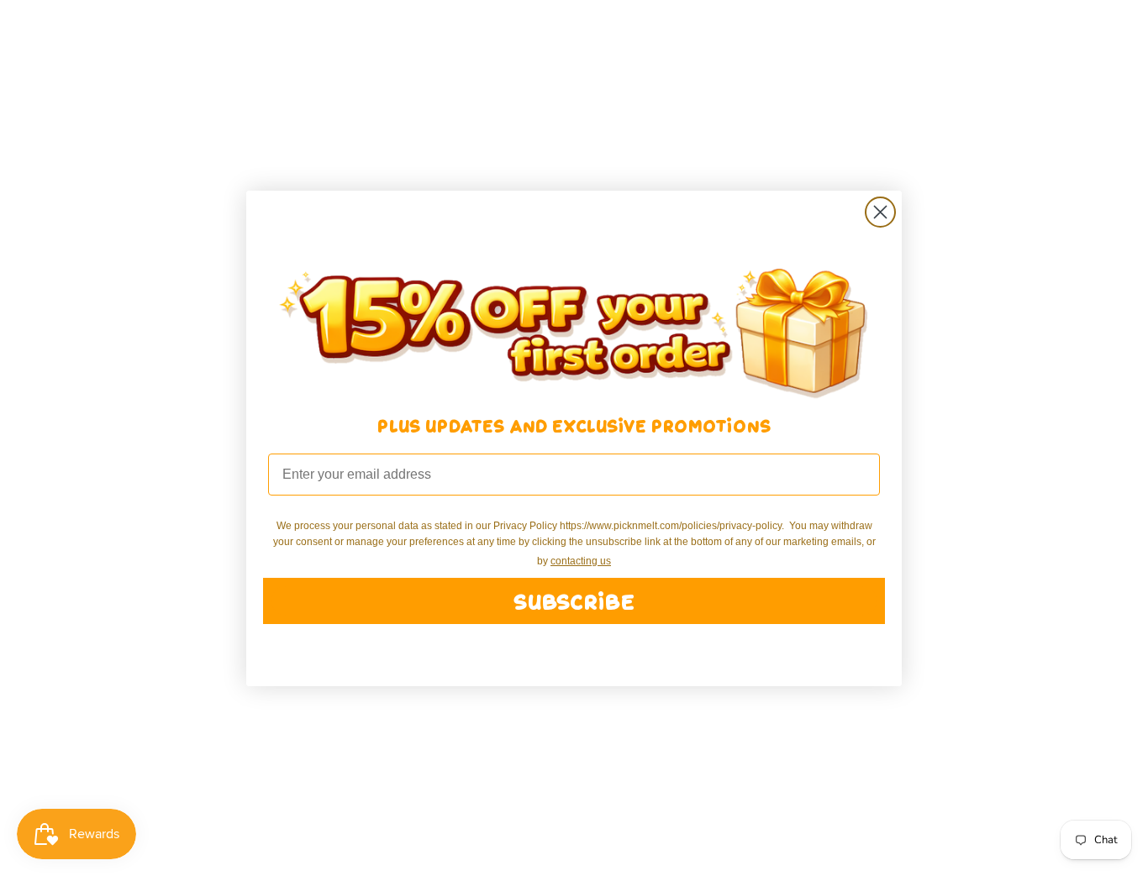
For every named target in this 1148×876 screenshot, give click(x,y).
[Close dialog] (880, 212)
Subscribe (574, 601)
